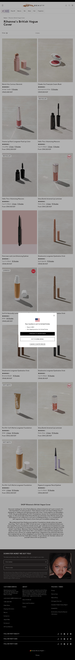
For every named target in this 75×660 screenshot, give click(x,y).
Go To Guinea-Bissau (37, 339)
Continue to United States (37, 333)
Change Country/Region (37, 344)
